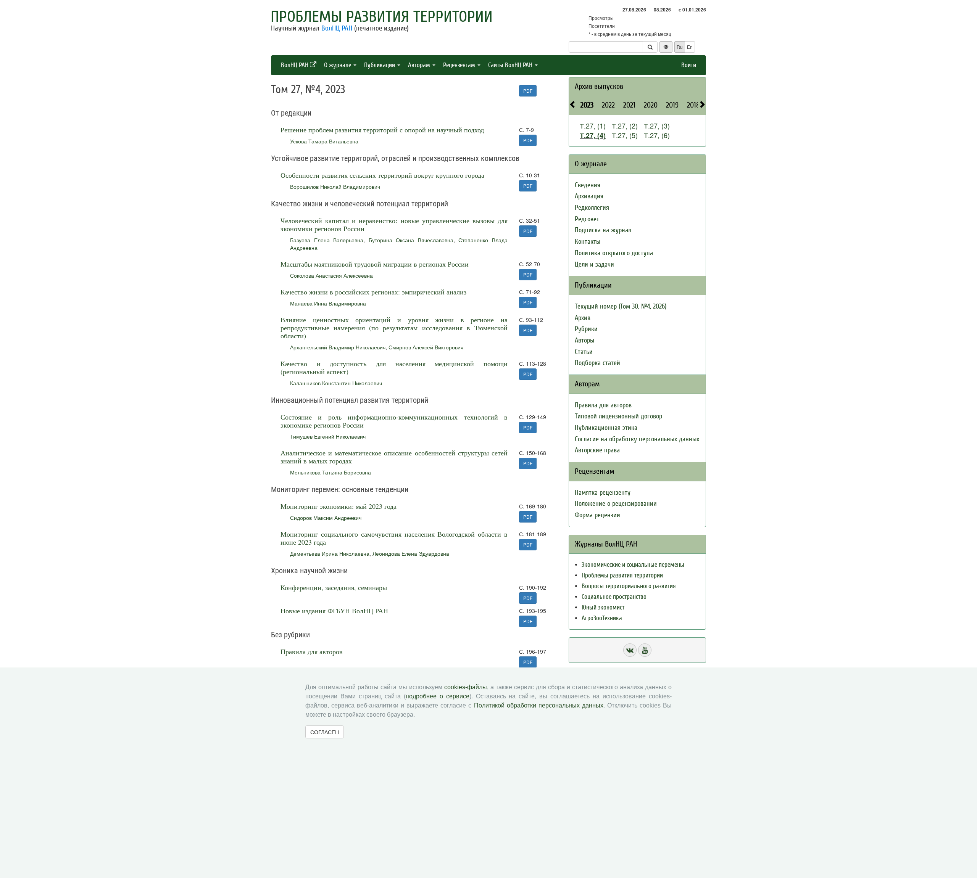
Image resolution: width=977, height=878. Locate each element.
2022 (608, 105)
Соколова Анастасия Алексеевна (331, 275)
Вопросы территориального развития (629, 586)
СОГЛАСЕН (324, 732)
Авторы (584, 340)
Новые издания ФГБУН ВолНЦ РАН (334, 610)
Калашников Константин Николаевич (336, 383)
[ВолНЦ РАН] (630, 650)
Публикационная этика (606, 428)
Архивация (589, 196)
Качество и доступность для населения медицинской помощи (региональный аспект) (394, 367)
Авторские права (597, 450)
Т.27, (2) (625, 125)
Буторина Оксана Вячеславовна (411, 240)
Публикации (380, 65)
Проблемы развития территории (382, 17)
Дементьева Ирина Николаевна (329, 553)
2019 (672, 105)
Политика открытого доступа (614, 253)
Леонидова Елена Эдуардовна (410, 553)
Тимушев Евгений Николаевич (328, 436)
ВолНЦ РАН (336, 28)
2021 (629, 105)
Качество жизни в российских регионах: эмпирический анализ (373, 291)
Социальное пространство (614, 596)
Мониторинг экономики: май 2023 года (339, 506)
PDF (527, 90)
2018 (693, 105)
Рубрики (586, 329)
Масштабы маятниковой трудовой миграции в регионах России (375, 264)
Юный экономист (603, 607)
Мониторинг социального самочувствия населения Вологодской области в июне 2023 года (394, 538)
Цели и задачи (594, 265)
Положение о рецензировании (616, 504)
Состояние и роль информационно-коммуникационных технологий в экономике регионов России (394, 420)
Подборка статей (597, 363)
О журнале (338, 65)
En (690, 46)
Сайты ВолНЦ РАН (511, 65)
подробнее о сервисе (437, 696)
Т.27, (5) (625, 135)
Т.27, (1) (593, 125)
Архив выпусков (599, 86)
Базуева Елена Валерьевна (326, 240)
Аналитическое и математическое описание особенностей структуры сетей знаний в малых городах (394, 456)
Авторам (420, 65)
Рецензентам (460, 65)
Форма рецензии (597, 515)
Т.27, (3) (657, 125)
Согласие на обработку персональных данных (637, 439)
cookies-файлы (465, 687)
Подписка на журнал (603, 230)
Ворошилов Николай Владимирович (335, 186)
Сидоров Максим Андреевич (325, 517)
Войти (688, 65)
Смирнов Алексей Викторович (426, 347)
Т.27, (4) (593, 135)
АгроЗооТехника (602, 618)
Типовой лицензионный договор (618, 416)
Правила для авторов (312, 651)
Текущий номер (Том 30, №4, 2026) (620, 306)
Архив (582, 318)
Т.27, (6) (657, 135)
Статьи (584, 352)
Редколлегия (592, 208)
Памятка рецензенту (602, 493)
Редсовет (587, 219)
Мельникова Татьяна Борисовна (330, 472)
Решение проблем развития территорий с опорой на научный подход (382, 129)
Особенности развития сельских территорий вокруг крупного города (382, 175)
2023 (586, 105)
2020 (651, 105)
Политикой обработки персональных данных (538, 705)
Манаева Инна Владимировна (328, 303)
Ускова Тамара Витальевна (324, 141)
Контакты (587, 242)
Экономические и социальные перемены (633, 564)
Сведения (587, 185)
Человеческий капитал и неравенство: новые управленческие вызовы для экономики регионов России (394, 224)
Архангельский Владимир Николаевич (337, 347)
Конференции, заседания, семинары (334, 587)
